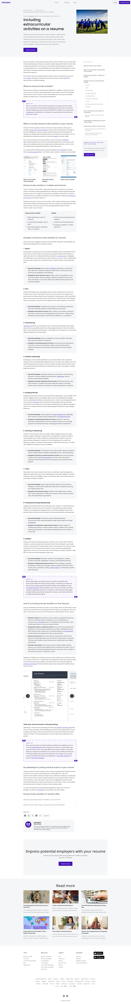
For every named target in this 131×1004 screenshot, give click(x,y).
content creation (54, 567)
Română (87, 981)
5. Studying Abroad (90, 96)
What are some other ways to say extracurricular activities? (93, 133)
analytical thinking (34, 588)
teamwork (53, 268)
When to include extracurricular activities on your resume (94, 70)
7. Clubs (87, 101)
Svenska (38, 984)
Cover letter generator (29, 961)
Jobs (24, 963)
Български (72, 984)
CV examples (44, 963)
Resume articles (40, 10)
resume (28, 78)
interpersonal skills (64, 416)
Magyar (44, 981)
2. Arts (86, 88)
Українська (86, 984)
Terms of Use (62, 963)
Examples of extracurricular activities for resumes (94, 81)
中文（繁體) (72, 986)
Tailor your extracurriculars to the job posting (94, 115)
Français (92, 979)
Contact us (62, 958)
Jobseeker (31, 16)
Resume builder (27, 10)
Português (70, 981)
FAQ (75, 2)
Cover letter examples (47, 967)
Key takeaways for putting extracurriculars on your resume (94, 121)
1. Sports (87, 85)
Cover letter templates (47, 965)
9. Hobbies (87, 107)
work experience (68, 631)
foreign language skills (58, 414)
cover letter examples (63, 756)
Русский (79, 984)
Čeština (58, 984)
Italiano (38, 981)
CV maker (26, 958)
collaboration (60, 376)
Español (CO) (84, 979)
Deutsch (55, 979)
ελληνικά (64, 984)
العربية (57, 986)
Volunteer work (27, 326)
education (42, 622)
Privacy (61, 965)
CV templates (45, 961)
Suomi (93, 981)
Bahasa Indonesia (41, 979)
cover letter (35, 402)
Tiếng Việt (45, 984)
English (62, 979)
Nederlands (51, 981)
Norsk (58, 981)
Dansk (50, 979)
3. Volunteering (89, 90)
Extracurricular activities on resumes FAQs (94, 126)
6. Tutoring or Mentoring (91, 98)
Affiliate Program (81, 961)
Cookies (61, 967)
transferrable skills (36, 747)
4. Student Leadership (90, 93)
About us (78, 956)
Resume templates (46, 956)
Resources (44, 969)
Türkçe (52, 984)
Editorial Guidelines (81, 963)
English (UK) (69, 979)
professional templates (30, 664)
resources (41, 790)
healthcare (30, 112)
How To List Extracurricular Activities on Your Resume (94, 111)
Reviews (78, 958)
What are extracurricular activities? (93, 65)
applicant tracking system (64, 727)
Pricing (67, 2)
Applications (26, 965)
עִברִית (93, 984)
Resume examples (46, 958)
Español (77, 979)
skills (65, 78)
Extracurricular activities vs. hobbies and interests (94, 76)
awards (56, 136)
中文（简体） (64, 986)
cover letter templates (38, 758)
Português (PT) (79, 981)
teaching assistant (45, 457)
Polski (63, 981)
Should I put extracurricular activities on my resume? (95, 129)
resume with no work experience (38, 130)
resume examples (33, 152)
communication (61, 256)
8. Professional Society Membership (94, 104)
